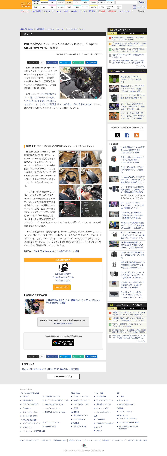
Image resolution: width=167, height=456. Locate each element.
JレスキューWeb (102, 408)
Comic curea (123, 400)
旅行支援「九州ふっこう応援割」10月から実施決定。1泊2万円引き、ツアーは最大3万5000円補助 (128, 332)
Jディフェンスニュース (105, 400)
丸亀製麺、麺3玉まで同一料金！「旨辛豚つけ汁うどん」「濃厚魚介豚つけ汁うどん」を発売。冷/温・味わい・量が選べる (128, 320)
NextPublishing (50, 426)
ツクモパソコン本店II (44, 97)
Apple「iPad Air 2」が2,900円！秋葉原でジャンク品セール (133, 169)
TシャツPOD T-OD (81, 404)
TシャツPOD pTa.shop (127, 419)
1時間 (113, 33)
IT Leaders (26, 408)
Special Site (119, 71)
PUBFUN (120, 408)
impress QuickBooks (126, 404)
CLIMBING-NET (79, 419)
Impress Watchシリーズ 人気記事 (128, 305)
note (80, 62)
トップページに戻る (63, 376)
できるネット (27, 427)
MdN (95, 416)
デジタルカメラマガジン (31, 423)
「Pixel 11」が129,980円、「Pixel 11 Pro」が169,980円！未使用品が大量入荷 (132, 215)
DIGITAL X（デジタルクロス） (55, 412)
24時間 (122, 33)
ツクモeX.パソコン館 (34, 101)
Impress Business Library (54, 404)
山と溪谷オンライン (81, 415)
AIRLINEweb (101, 396)
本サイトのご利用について (29, 440)
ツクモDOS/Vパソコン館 (66, 251)
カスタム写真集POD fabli (128, 422)
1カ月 (142, 33)
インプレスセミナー (52, 408)
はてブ (67, 62)
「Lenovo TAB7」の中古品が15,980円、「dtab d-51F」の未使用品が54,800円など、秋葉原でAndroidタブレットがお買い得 (129, 45)
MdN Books (101, 419)
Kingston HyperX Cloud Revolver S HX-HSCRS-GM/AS (63, 277)
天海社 (121, 396)
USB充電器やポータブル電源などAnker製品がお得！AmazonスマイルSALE (133, 150)
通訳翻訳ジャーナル (104, 404)
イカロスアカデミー (104, 412)
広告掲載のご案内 (60, 440)
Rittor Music (75, 393)
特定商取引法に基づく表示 (137, 440)
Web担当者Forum (29, 400)
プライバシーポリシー (92, 440)
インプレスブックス (52, 422)
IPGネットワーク (123, 415)
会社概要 (106, 440)
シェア (54, 62)
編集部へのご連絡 (75, 440)
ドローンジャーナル (30, 412)
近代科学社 (75, 423)
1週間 (132, 33)
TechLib (99, 430)
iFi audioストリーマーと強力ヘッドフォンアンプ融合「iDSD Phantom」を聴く (132, 88)
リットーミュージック (81, 396)
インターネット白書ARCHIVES (34, 431)
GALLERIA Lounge (82, 104)
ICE (118, 393)
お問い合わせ (46, 440)
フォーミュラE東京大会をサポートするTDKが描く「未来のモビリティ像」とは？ (133, 106)
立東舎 (76, 408)
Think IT (25, 396)
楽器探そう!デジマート (82, 400)
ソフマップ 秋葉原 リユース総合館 (55, 104)
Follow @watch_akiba (63, 323)
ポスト (35, 62)
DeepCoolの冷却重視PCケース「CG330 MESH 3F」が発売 (132, 255)
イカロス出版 (98, 393)
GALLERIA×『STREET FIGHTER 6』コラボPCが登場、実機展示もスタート (132, 205)
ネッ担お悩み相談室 (30, 416)
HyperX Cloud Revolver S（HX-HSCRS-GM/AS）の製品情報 (50, 369)
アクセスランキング (122, 30)
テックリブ (98, 427)
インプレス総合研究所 (30, 404)
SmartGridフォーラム (52, 396)
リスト (42, 62)
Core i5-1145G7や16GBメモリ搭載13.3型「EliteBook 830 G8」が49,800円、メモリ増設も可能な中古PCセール (132, 287)
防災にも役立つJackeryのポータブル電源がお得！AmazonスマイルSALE (132, 159)
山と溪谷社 (75, 412)
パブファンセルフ (125, 411)
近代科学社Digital (80, 426)
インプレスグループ (119, 440)
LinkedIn (93, 62)
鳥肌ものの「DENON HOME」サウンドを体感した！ (132, 79)
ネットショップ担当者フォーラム (56, 400)
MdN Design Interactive (105, 423)
